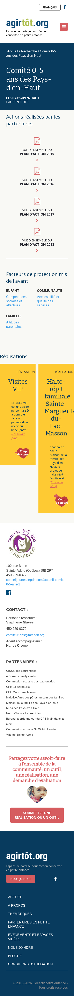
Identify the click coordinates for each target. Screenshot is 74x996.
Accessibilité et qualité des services (48, 301)
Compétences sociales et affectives (16, 301)
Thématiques (20, 914)
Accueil (12, 51)
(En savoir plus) (18, 436)
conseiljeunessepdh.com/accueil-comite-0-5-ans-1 (36, 582)
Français (50, 7)
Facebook (65, 7)
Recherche (29, 51)
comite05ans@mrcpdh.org (25, 635)
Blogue (15, 956)
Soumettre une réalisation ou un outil (37, 815)
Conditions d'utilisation (30, 964)
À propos (16, 905)
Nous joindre (20, 879)
